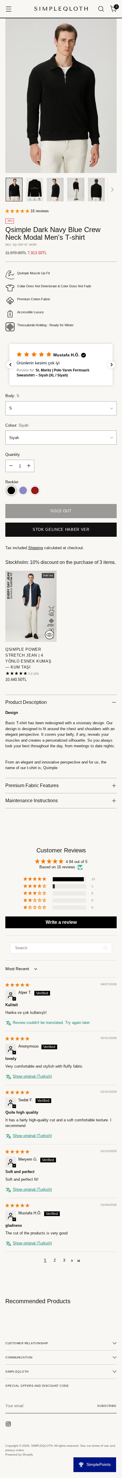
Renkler (11, 482)
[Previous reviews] (10, 364)
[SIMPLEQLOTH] (61, 9)
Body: (12, 396)
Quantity (12, 454)
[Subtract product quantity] (11, 466)
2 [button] (55, 1260)
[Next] (112, 189)
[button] (17, 211)
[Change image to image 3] (55, 189)
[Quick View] (49, 635)
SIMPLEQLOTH (42, 1445)
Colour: (16, 425)
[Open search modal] (101, 9)
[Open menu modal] (8, 9)
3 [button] (64, 1260)
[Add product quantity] (28, 466)
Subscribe (107, 1405)
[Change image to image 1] (14, 189)
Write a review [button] (61, 922)
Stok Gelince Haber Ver (61, 529)
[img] (17, 985)
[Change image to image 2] (34, 189)
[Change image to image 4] (75, 189)
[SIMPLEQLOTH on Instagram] (8, 1424)
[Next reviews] (111, 364)
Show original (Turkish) (32, 1076)
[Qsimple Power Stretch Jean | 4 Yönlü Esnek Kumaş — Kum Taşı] (31, 606)
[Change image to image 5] (96, 189)
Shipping (35, 548)
